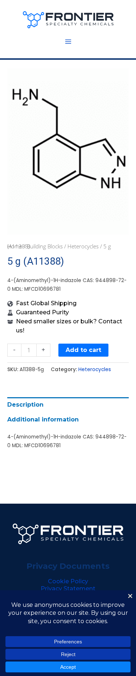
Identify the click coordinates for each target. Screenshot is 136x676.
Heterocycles (83, 246)
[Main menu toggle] (67, 41)
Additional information (43, 419)
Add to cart (83, 350)
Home (14, 246)
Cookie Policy (68, 581)
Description (25, 404)
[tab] (68, 404)
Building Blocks (45, 246)
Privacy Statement (68, 588)
